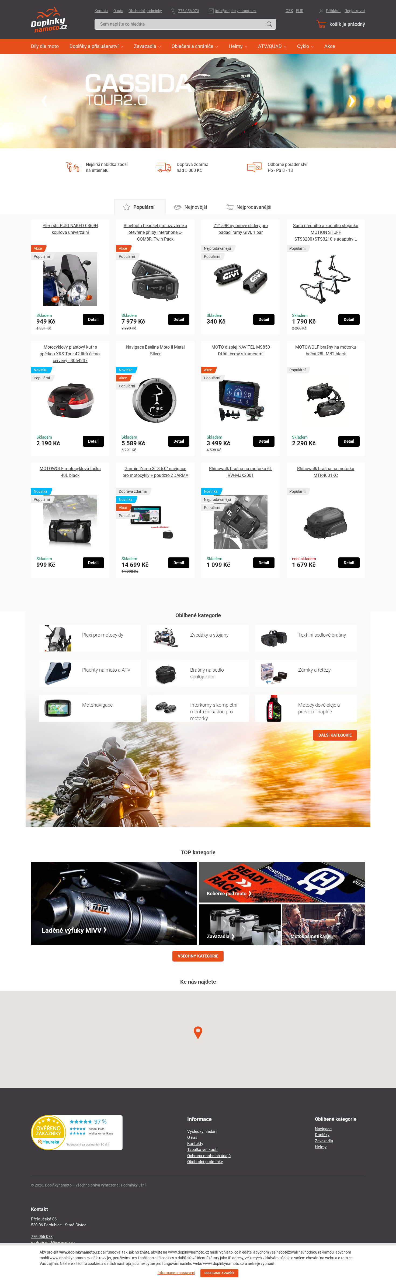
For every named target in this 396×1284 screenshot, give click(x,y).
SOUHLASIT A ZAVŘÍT (219, 1273)
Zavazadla (324, 1141)
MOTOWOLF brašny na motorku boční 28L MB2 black (325, 350)
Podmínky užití (133, 1185)
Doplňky (322, 1134)
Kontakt (101, 11)
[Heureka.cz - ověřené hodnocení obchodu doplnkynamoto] (77, 1148)
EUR (299, 10)
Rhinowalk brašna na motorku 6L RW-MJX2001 (240, 472)
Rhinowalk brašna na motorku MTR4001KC (325, 472)
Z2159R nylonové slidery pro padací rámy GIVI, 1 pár (241, 229)
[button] (198, 1033)
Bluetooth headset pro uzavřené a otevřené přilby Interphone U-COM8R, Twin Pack (155, 232)
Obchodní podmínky (145, 11)
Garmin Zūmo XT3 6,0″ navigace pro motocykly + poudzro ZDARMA (155, 472)
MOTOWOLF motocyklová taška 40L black (70, 472)
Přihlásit (333, 10)
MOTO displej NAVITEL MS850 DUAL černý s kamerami (240, 350)
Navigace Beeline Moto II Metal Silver (155, 350)
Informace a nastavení (176, 1273)
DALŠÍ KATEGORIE (335, 735)
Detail (93, 319)
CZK (289, 10)
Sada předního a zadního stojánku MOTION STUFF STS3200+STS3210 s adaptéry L (325, 232)
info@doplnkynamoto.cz (235, 11)
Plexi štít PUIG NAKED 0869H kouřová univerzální (70, 229)
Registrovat (355, 10)
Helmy (320, 1146)
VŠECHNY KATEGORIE (198, 956)
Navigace (323, 1128)
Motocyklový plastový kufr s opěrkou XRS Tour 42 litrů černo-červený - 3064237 (70, 354)
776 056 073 (188, 11)
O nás (118, 11)
